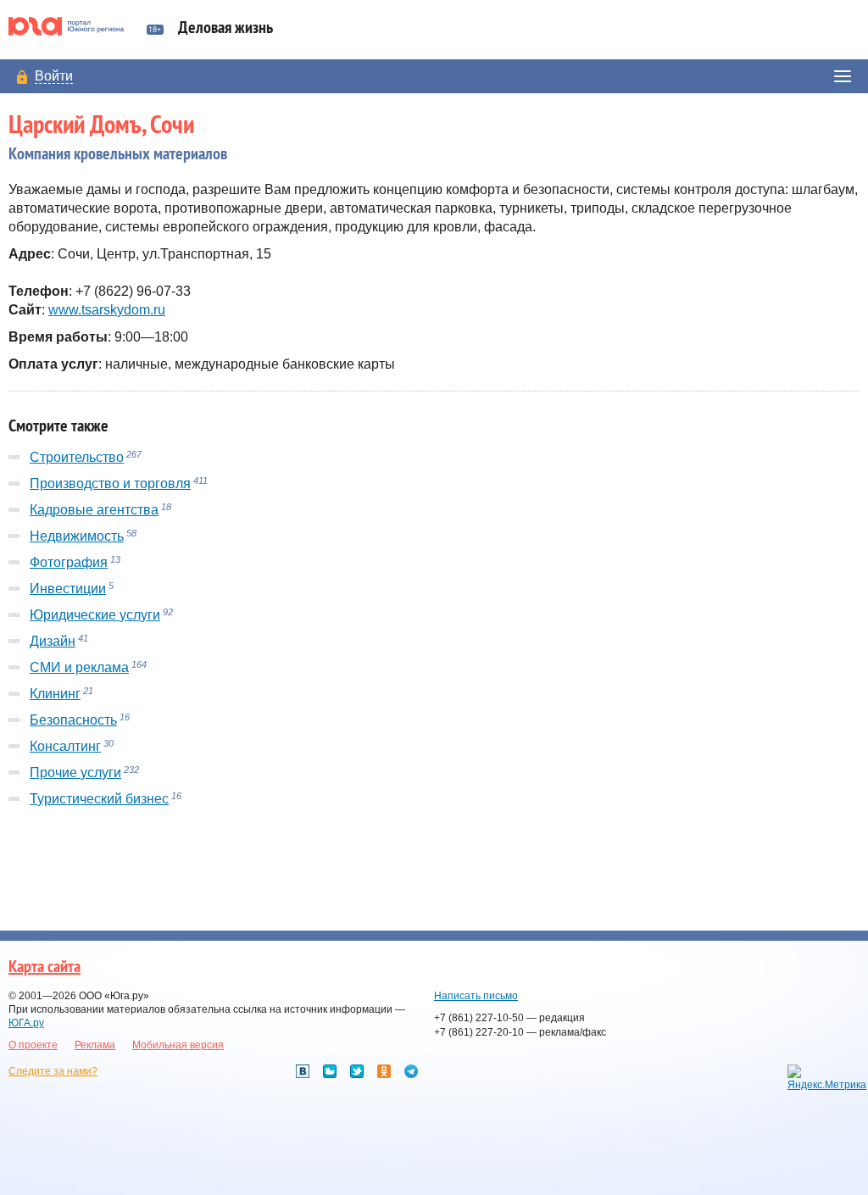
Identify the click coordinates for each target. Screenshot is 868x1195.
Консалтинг (65, 746)
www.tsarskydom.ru (106, 310)
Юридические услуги (95, 615)
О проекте (33, 1045)
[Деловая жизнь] (73, 26)
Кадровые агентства (94, 510)
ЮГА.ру (26, 1023)
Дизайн (52, 641)
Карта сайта (44, 967)
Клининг (55, 693)
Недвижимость (77, 536)
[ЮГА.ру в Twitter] (357, 1071)
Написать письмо (476, 996)
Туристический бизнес (99, 799)
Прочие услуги (75, 772)
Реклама (95, 1045)
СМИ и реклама (79, 667)
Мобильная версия (178, 1045)
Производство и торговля (110, 483)
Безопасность (73, 720)
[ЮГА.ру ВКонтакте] (302, 1071)
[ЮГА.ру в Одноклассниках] (384, 1071)
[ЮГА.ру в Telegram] (411, 1071)
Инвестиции (68, 588)
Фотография (69, 562)
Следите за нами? (52, 1071)
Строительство (77, 457)
